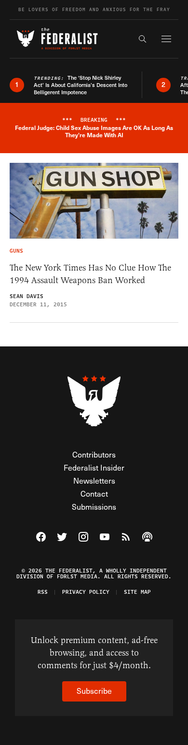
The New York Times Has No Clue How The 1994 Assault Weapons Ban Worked (90, 274)
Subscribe (94, 691)
